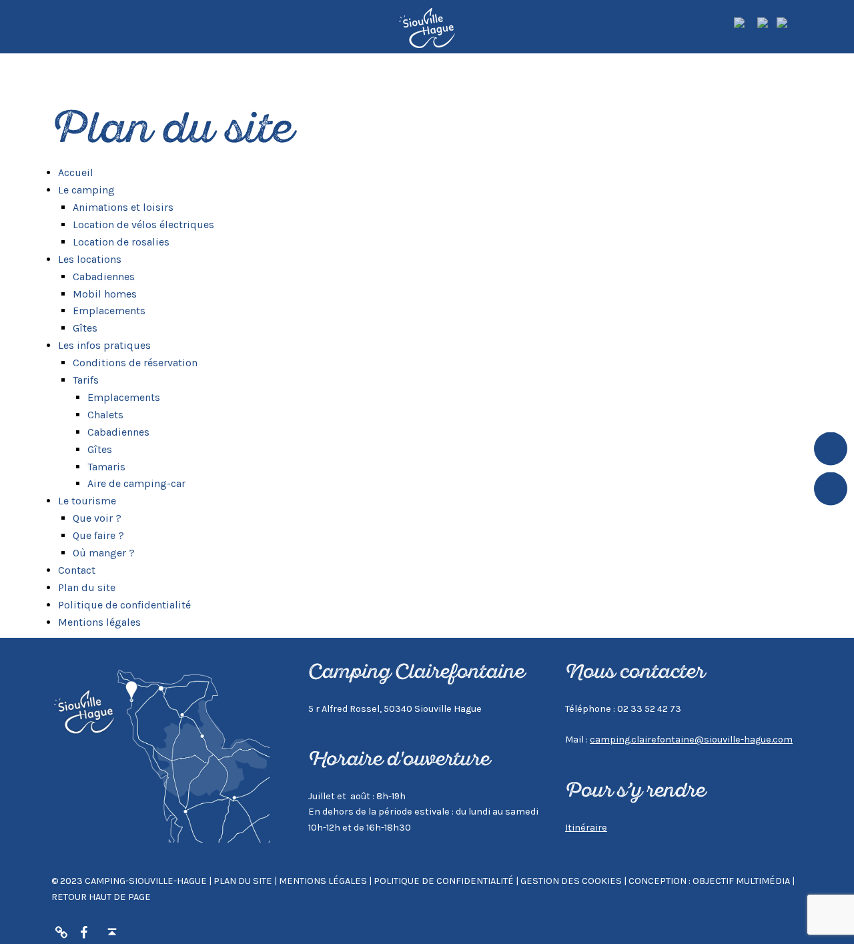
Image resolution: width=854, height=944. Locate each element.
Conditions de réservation (135, 362)
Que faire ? (98, 535)
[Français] (767, 25)
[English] (745, 25)
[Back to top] (112, 932)
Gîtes (85, 328)
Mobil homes (105, 294)
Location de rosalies (121, 241)
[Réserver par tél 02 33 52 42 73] (61, 932)
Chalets (105, 414)
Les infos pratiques (104, 345)
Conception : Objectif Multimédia (709, 881)
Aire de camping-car (136, 483)
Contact (76, 570)
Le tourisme (87, 500)
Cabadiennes (104, 276)
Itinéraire (586, 827)
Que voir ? (97, 518)
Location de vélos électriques (143, 224)
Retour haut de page (101, 897)
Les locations (89, 259)
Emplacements (109, 310)
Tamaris (106, 466)
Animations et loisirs (123, 207)
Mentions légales (99, 622)
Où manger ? (104, 552)
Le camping (86, 189)
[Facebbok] (84, 932)
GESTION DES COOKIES (572, 881)
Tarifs (86, 380)
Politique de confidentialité (124, 604)
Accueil (75, 172)
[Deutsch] (789, 25)
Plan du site (86, 587)
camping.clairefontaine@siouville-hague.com (691, 739)
